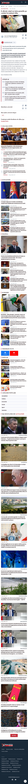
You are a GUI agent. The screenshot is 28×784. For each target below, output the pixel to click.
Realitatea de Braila (5, 763)
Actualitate (10, 6)
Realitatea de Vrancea (15, 761)
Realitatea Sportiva (11, 759)
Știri (6, 6)
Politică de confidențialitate (19, 749)
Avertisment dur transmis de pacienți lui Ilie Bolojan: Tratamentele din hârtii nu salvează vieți (14, 172)
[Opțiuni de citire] (25, 781)
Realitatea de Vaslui (15, 771)
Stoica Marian (24, 569)
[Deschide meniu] (25, 2)
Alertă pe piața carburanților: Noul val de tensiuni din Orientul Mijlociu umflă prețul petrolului (13, 166)
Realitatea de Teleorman (6, 771)
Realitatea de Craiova (13, 769)
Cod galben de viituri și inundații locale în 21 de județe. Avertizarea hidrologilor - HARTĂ (13, 598)
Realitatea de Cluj (5, 769)
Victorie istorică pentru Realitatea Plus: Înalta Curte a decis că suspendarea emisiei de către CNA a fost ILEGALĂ (14, 625)
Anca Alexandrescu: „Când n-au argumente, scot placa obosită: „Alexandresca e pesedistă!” (14, 160)
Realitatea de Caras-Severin (7, 767)
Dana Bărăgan (24, 702)
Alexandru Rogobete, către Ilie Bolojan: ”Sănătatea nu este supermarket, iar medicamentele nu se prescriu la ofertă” (12, 148)
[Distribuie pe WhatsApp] (23, 38)
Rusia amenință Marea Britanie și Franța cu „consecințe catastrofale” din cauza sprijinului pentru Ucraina (13, 257)
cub (3, 115)
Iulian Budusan (23, 514)
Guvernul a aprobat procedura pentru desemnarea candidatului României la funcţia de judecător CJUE (14, 572)
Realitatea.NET (4, 759)
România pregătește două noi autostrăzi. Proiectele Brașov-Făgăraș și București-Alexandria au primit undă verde (18, 229)
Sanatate (3, 149)
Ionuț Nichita (24, 462)
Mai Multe (14, 735)
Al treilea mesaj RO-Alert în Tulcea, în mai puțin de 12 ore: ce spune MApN (12, 705)
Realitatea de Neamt (5, 761)
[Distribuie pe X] (26, 38)
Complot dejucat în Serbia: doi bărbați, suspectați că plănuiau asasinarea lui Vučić (14, 83)
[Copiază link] (23, 35)
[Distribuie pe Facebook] (26, 35)
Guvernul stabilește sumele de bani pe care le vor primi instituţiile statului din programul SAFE (18, 323)
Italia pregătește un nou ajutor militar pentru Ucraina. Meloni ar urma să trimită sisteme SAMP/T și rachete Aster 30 (13, 545)
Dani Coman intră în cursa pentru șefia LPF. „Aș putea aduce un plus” (14, 93)
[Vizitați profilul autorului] (2, 36)
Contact (3, 749)
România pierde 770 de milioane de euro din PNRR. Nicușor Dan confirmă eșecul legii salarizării (18, 343)
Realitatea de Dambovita (16, 765)
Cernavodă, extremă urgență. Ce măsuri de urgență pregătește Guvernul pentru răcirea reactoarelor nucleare (13, 518)
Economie (5, 168)
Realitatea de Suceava (14, 763)
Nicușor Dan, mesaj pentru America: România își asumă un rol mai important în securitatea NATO (18, 265)
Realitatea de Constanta (6, 765)
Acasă (3, 6)
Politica (5, 156)
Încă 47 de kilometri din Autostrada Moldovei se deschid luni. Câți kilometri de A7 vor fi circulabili (15, 89)
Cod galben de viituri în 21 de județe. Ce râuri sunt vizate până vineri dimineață (13, 465)
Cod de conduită (5, 751)
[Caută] (21, 2)
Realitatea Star (19, 759)
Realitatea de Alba (23, 435)
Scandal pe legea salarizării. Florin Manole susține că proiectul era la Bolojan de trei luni (18, 280)
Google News (4, 121)
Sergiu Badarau (12, 36)
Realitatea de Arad (16, 767)
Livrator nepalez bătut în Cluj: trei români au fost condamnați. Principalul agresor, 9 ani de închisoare (15, 98)
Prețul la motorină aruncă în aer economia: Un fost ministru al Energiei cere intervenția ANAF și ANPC (18, 330)
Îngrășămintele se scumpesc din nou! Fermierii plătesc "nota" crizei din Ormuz (18, 337)
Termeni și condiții (9, 749)
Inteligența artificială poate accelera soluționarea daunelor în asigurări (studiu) (13, 731)
